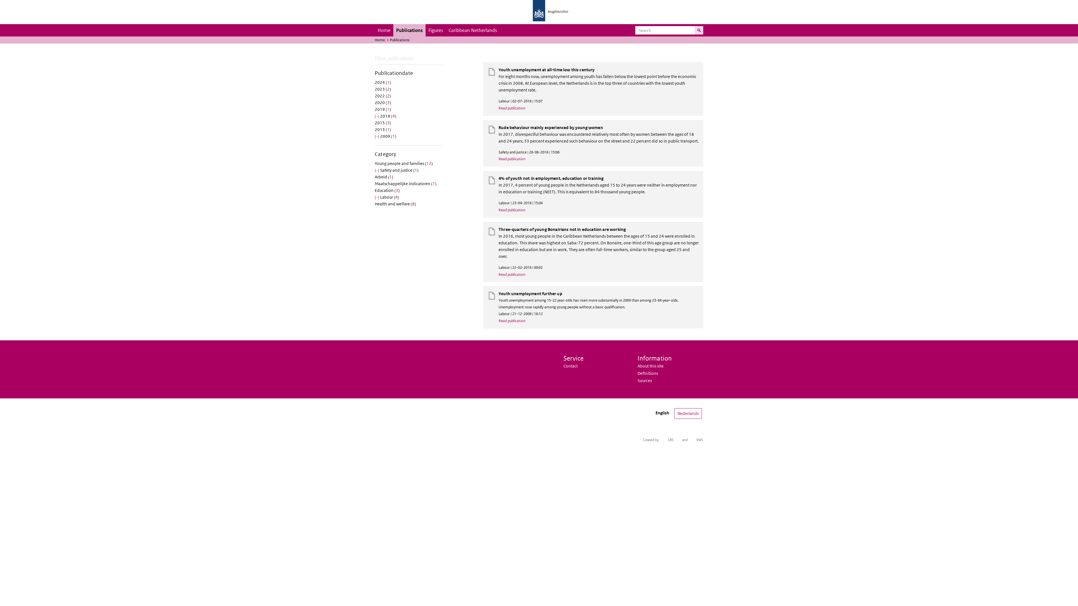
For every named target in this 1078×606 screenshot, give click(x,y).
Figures (435, 30)
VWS (699, 439)
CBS (671, 439)
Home (384, 30)
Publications (409, 30)
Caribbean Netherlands (473, 30)
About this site (651, 366)
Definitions (648, 373)
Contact (570, 366)
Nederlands (688, 413)
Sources (645, 380)
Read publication (512, 108)
